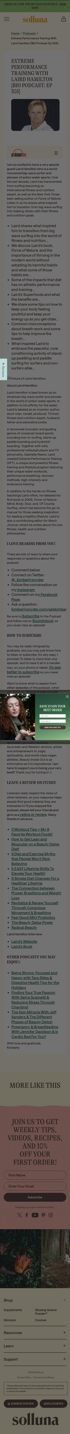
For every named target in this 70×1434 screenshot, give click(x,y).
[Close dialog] (67, 697)
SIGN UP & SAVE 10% (52, 727)
